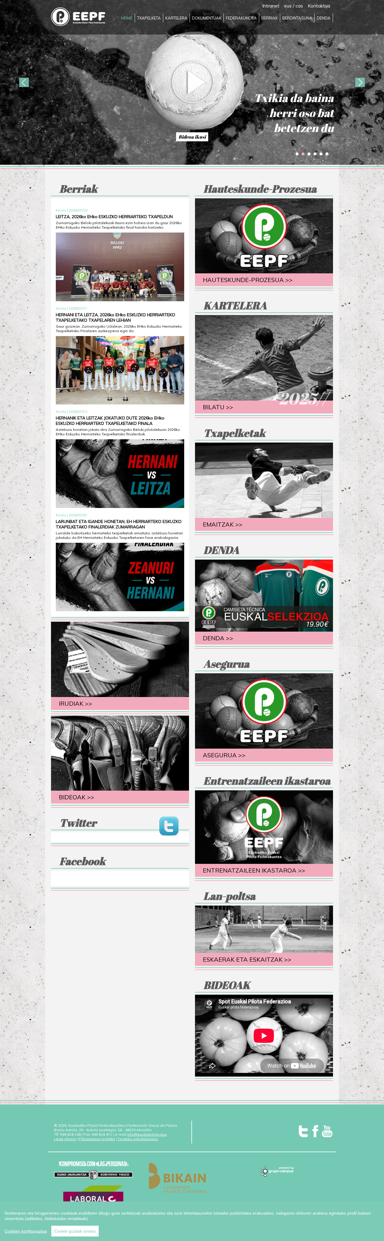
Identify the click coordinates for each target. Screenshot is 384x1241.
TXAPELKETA (149, 18)
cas (299, 6)
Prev (24, 82)
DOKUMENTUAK (206, 18)
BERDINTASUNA (297, 18)
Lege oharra (65, 1139)
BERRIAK (269, 18)
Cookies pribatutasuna (138, 1139)
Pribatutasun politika (97, 1139)
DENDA (324, 18)
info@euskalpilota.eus (147, 1134)
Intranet (270, 6)
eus (288, 6)
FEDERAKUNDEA (241, 18)
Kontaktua (319, 6)
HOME (127, 18)
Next (360, 82)
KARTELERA (176, 18)
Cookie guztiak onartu (75, 1231)
